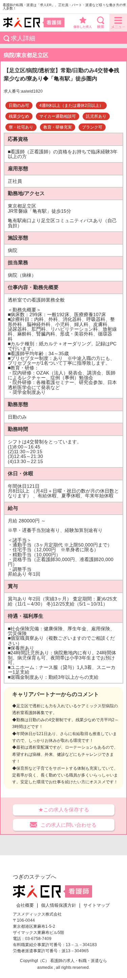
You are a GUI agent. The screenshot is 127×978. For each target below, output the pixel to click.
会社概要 (25, 905)
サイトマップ (96, 905)
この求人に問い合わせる (69, 825)
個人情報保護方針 (58, 905)
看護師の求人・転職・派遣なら (78, 960)
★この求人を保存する (63, 809)
